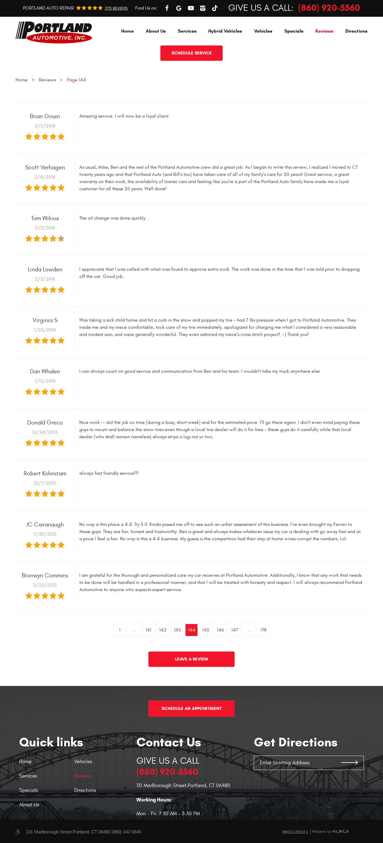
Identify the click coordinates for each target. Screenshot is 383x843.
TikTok (215, 8)
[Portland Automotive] (54, 32)
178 (263, 630)
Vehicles (263, 31)
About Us (156, 31)
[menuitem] (127, 31)
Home (127, 31)
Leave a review (191, 659)
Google (179, 8)
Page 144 (76, 80)
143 (177, 630)
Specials (293, 31)
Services (187, 31)
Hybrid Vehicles (225, 31)
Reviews (324, 31)
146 (220, 630)
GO (349, 763)
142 (163, 630)
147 (234, 630)
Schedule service (191, 53)
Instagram (203, 8)
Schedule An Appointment (192, 708)
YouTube (191, 8)
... (134, 630)
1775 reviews (116, 8)
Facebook (167, 8)
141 (148, 630)
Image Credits (295, 831)
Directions (356, 31)
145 (205, 630)
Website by (330, 831)
